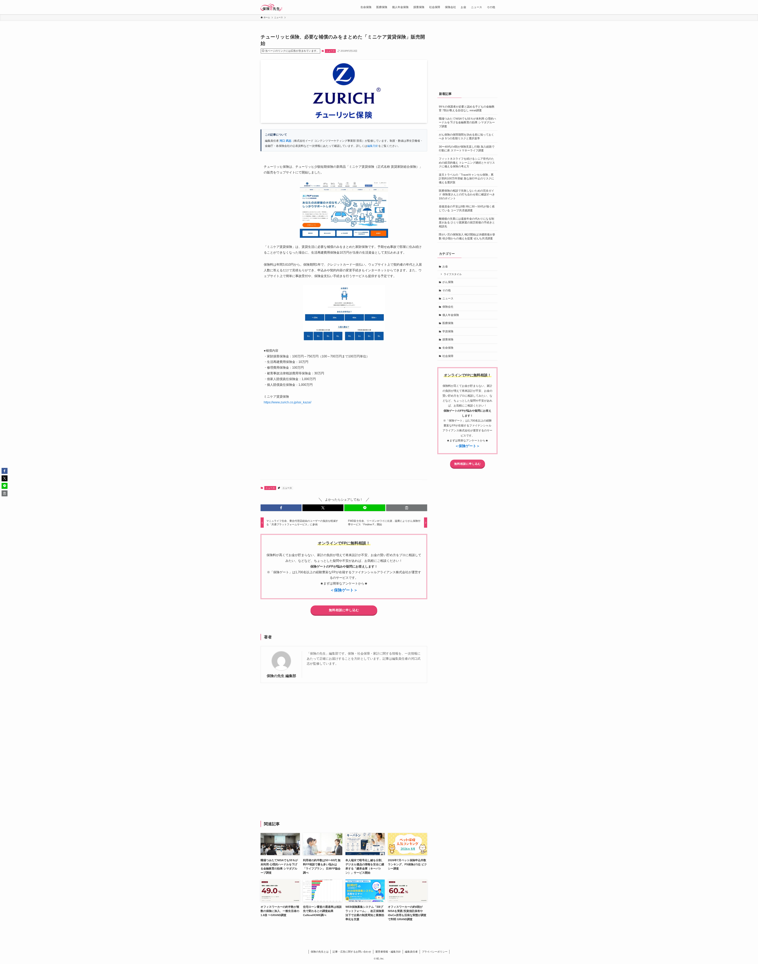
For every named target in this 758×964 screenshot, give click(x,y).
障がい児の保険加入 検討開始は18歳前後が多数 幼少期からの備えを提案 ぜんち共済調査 (467, 236)
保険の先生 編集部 (281, 676)
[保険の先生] (271, 7)
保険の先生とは (320, 951)
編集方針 (372, 145)
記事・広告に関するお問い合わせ (352, 951)
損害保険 (447, 339)
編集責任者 (411, 951)
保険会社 (447, 306)
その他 (446, 290)
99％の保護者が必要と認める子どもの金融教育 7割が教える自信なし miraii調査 (466, 108)
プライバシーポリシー (434, 951)
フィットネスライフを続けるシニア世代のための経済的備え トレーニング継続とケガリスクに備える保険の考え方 (467, 162)
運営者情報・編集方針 (388, 951)
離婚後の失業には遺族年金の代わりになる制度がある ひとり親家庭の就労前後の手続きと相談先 (467, 222)
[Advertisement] (344, 445)
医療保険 (447, 323)
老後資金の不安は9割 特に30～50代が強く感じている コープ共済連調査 (466, 208)
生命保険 (447, 347)
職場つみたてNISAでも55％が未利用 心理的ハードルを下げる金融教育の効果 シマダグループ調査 (467, 122)
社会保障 (447, 356)
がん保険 (447, 282)
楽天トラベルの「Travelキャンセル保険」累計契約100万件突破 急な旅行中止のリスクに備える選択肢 (466, 178)
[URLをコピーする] (406, 507)
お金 (445, 266)
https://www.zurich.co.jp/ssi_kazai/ (287, 402)
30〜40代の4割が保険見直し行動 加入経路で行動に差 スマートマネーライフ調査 (466, 148)
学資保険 (447, 331)
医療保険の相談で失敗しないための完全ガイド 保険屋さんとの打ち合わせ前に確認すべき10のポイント (467, 194)
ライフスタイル (453, 274)
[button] (281, 507)
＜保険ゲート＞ (344, 590)
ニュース (330, 51)
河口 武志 (285, 140)
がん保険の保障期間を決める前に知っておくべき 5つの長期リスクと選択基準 (466, 136)
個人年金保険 (450, 315)
